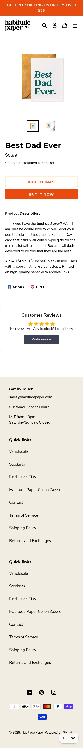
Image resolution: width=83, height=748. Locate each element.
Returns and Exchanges (30, 540)
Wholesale (18, 451)
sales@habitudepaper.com (30, 397)
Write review (41, 339)
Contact (16, 502)
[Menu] (75, 25)
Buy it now (41, 194)
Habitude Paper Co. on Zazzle (35, 489)
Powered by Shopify (59, 732)
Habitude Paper (32, 732)
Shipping (12, 162)
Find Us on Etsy (22, 477)
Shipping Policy (22, 528)
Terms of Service (23, 515)
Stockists (17, 464)
